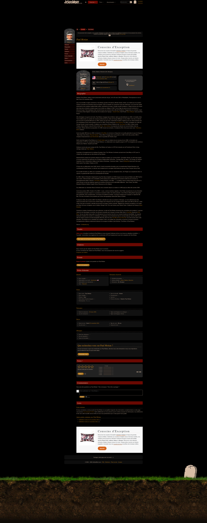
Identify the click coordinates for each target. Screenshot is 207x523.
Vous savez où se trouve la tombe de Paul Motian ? (91, 239)
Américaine (94, 280)
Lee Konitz (97, 180)
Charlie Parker (116, 111)
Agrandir (102, 64)
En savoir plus (122, 34)
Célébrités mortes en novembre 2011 (88, 421)
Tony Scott (122, 124)
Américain (98, 77)
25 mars (107, 77)
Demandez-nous (83, 354)
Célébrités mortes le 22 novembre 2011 (89, 419)
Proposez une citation (81, 252)
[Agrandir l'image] (92, 47)
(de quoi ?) (111, 82)
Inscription (140, 1)
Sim (101, 126)
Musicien (131, 280)
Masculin (84, 283)
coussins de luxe (118, 60)
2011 (106, 78)
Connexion (140, 3)
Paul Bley (104, 133)
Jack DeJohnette (94, 136)
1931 (110, 77)
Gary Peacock (119, 122)
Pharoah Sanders (94, 135)
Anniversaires (110, 2)
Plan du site (114, 462)
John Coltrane (107, 126)
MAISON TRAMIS (120, 50)
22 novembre (101, 78)
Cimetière (92, 2)
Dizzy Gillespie (130, 111)
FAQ (103, 462)
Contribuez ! (131, 85)
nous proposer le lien (88, 411)
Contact (120, 462)
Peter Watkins (90, 149)
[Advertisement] (103, 16)
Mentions (107, 462)
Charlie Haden (101, 140)
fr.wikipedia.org (85, 224)
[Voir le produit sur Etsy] (87, 53)
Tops (100, 2)
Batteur (126, 280)
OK (109, 35)
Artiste (122, 280)
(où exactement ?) (105, 87)
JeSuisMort (71, 2)
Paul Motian (90, 29)
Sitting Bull (126, 161)
